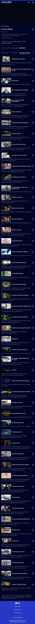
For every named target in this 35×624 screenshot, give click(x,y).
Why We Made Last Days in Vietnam (20, 464)
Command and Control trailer (19, 284)
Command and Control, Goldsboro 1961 (21, 306)
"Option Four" (15, 541)
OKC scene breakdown (17, 219)
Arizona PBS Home (17, 617)
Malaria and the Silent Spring (19, 262)
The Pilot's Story (16, 530)
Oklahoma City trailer (17, 197)
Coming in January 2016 (17, 453)
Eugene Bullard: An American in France (21, 166)
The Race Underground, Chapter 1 (20, 251)
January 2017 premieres (17, 273)
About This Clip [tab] (5, 52)
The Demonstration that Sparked (20, 122)
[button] (29, 2)
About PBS (17, 606)
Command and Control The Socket (20, 295)
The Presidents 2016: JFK (18, 422)
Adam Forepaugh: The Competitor (20, 90)
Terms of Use (17, 612)
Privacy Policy (17, 609)
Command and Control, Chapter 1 (20, 317)
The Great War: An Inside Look (19, 155)
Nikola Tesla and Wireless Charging (20, 380)
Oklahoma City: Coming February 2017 (21, 328)
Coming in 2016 (15, 443)
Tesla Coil (14, 370)
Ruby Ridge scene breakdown (19, 177)
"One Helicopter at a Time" (18, 551)
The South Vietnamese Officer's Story (21, 519)
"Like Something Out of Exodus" (20, 573)
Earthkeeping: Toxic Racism (18, 59)
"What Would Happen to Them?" (20, 475)
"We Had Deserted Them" (18, 508)
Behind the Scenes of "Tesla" (19, 413)
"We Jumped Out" (16, 497)
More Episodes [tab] (14, 52)
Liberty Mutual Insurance (7, 596)
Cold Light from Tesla (17, 402)
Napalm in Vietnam (16, 111)
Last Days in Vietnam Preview (19, 584)
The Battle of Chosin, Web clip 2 (19, 349)
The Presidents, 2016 (17, 432)
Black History (15, 80)
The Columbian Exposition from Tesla (21, 391)
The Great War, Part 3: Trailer (19, 144)
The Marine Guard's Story (18, 562)
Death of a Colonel (16, 133)
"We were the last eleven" (18, 486)
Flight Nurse (15, 338)
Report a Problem (17, 41)
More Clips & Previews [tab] (24, 52)
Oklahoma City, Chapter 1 (18, 208)
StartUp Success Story (17, 240)
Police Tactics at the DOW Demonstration (18, 101)
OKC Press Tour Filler (17, 230)
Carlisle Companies (19, 596)
